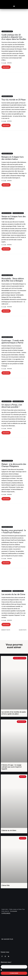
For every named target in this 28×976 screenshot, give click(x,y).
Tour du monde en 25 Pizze (13, 100)
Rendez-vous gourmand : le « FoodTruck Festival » (13, 531)
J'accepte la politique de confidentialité (9, 970)
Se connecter (13, 911)
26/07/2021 (9, 121)
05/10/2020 (9, 306)
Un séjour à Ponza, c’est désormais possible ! (11, 406)
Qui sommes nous (6, 943)
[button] (14, 6)
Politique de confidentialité (8, 950)
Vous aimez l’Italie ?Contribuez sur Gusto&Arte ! (9, 946)
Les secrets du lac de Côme (13, 594)
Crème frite (5, 885)
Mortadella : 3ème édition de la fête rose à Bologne (12, 279)
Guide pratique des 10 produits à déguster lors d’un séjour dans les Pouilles (13, 37)
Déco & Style (5, 932)
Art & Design (4, 926)
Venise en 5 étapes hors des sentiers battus (13, 217)
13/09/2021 (9, 62)
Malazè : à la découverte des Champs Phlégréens (13, 465)
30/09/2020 (9, 368)
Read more (6, 67)
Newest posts (5, 629)
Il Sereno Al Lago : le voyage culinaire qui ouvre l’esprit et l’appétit (11, 767)
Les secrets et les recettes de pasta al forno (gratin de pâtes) (13, 713)
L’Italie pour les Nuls (7, 923)
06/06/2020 (9, 620)
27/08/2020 (9, 558)
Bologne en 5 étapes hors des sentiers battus (12, 158)
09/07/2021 (9, 244)
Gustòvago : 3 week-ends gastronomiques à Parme (12, 341)
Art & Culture (5, 929)
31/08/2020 (9, 494)
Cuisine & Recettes (6, 934)
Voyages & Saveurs (7, 31)
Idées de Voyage (6, 213)
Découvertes (4, 937)
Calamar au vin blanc (8, 830)
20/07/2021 (9, 180)
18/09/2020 (9, 428)
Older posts (23, 629)
